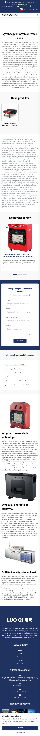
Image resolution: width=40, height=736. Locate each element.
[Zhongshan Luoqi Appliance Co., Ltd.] (10, 15)
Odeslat (20, 341)
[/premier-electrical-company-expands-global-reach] (14, 712)
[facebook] (31, 9)
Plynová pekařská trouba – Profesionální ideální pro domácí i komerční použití (10, 124)
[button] (15, 274)
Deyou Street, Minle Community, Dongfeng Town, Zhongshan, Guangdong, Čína (20, 3)
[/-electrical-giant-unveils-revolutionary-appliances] (23, 712)
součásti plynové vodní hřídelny (14, 369)
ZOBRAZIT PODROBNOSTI (10, 112)
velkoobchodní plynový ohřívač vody (15, 381)
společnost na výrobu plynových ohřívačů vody (19, 385)
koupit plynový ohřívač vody (13, 373)
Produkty (20, 650)
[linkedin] (37, 9)
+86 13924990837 (8, 6)
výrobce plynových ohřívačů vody (15, 377)
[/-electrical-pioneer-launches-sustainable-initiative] (5, 712)
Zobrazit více (7, 268)
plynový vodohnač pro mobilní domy (15, 365)
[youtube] (34, 9)
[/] (20, 620)
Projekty (20, 660)
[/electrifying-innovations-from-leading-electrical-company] (31, 712)
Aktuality (20, 657)
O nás (20, 654)
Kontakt (20, 663)
